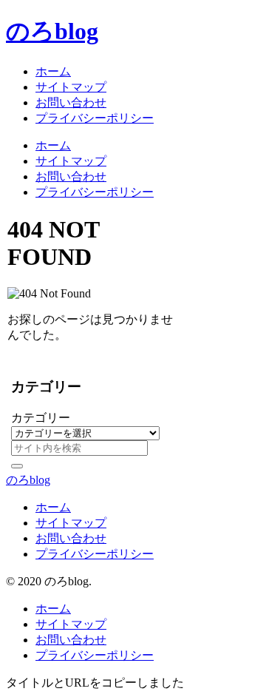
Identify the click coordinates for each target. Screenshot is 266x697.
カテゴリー (40, 417)
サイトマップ (70, 522)
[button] (17, 466)
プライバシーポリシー (94, 554)
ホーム (53, 507)
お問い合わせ (70, 538)
